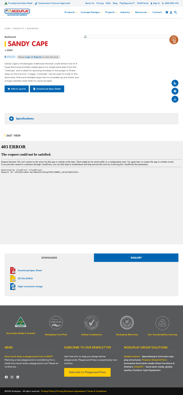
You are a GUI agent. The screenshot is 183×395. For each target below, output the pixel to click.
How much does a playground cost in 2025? (29, 356)
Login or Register (33, 57)
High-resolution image (30, 286)
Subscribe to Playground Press (87, 372)
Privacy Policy (48, 391)
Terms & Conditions (97, 391)
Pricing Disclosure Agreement (71, 391)
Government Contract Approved (54, 3)
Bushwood (10, 36)
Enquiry (136, 257)
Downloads (49, 257)
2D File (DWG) (25, 278)
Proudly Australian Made (20, 3)
